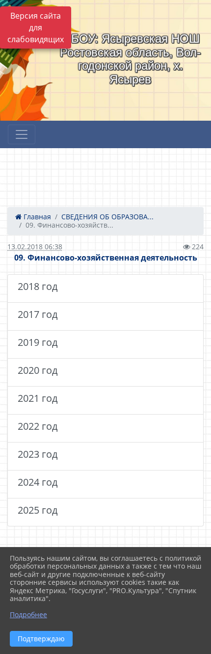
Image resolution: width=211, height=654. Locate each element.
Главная (36, 216)
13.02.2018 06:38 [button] (34, 246)
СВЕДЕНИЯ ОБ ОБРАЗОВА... (107, 216)
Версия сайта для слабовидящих (35, 27)
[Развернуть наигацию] (21, 134)
